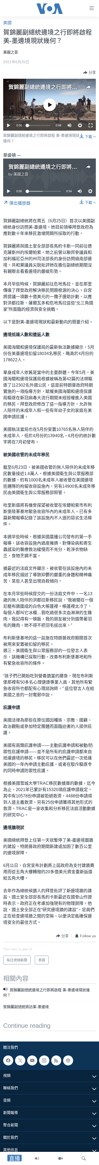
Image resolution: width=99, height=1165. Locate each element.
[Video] (60, 1158)
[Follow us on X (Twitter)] (20, 1060)
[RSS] (56, 1060)
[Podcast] (68, 1060)
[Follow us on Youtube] (32, 1060)
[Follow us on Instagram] (44, 1060)
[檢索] (84, 1158)
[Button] (89, 73)
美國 (7, 23)
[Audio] (37, 1158)
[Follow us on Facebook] (8, 1060)
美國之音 (20, 174)
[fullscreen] (90, 125)
